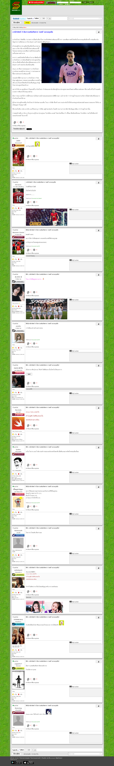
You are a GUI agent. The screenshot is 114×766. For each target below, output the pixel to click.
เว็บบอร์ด (44, 758)
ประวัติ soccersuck (51, 758)
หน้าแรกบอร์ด (34, 22)
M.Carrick (18, 185)
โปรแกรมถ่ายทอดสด (24, 758)
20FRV (18, 141)
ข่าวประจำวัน (43, 22)
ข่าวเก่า (17, 758)
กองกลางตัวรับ (18, 368)
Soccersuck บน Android (36, 198)
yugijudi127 (18, 664)
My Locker (75, 163)
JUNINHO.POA (18, 619)
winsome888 (29, 389)
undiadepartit (18, 570)
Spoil (29, 374)
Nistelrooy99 (18, 530)
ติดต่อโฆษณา (59, 758)
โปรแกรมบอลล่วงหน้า (35, 758)
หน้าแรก (12, 758)
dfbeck (24, 27)
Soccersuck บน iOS (36, 246)
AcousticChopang (30, 255)
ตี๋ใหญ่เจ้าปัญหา (18, 489)
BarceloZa (18, 410)
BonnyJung (18, 708)
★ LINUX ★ (18, 277)
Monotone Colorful (18, 232)
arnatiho (18, 326)
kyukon (18, 449)
